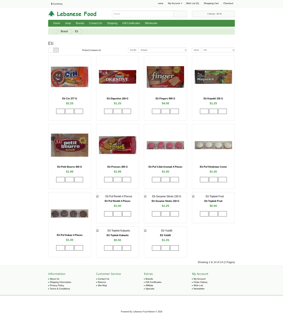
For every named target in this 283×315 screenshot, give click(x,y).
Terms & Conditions (60, 288)
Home (56, 23)
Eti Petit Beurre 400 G (69, 166)
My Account (200, 279)
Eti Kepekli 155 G (213, 98)
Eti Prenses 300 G (117, 166)
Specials (150, 288)
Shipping (112, 23)
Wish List (198, 285)
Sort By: (133, 50)
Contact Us (95, 23)
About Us (54, 279)
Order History (201, 282)
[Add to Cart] (60, 111)
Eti (76, 31)
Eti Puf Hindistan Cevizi (213, 166)
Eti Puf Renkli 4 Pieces (117, 201)
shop (68, 23)
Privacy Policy (57, 285)
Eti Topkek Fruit (213, 201)
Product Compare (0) (91, 50)
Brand (64, 31)
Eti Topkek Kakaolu (118, 235)
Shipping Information (60, 282)
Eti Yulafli (165, 235)
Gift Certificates (131, 23)
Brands (80, 23)
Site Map (102, 285)
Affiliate (149, 285)
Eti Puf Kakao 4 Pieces (70, 235)
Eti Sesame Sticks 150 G (165, 201)
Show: (196, 50)
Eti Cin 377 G (69, 98)
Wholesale (151, 23)
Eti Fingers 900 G (165, 98)
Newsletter (199, 288)
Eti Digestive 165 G (117, 98)
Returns (102, 282)
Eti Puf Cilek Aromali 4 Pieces (165, 166)
